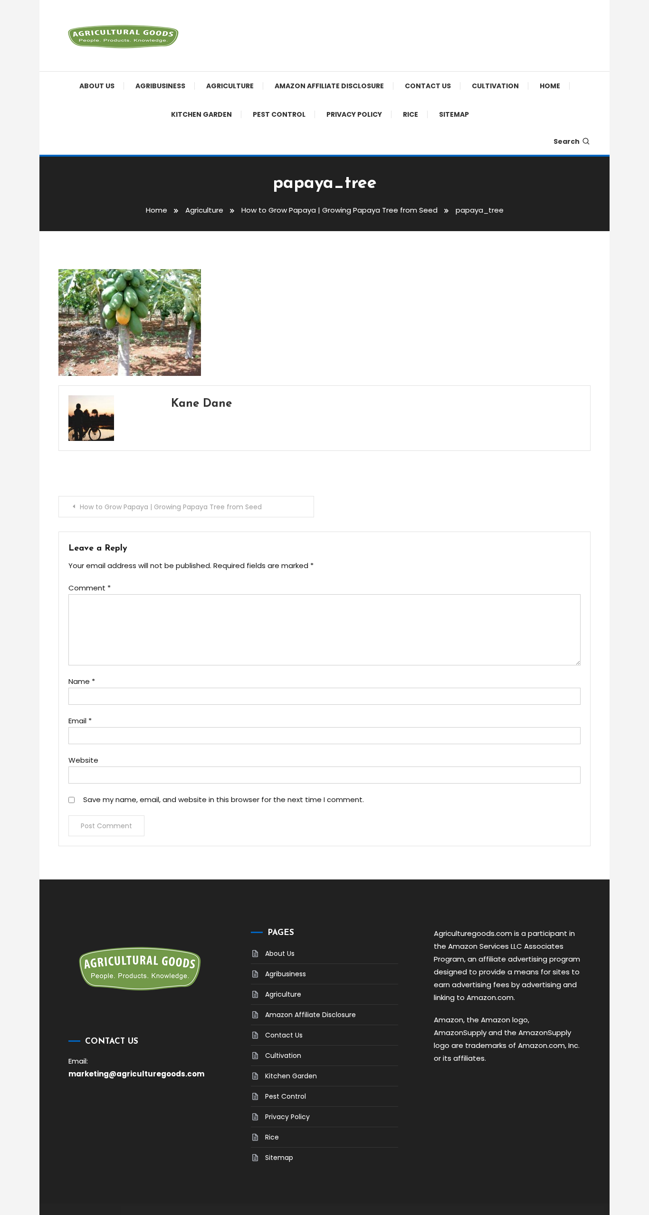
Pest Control (279, 114)
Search (567, 141)
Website (83, 760)
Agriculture (230, 86)
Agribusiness (160, 86)
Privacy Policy (354, 114)
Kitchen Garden (201, 114)
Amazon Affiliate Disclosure (329, 86)
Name (81, 681)
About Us (97, 86)
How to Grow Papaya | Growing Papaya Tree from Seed (171, 507)
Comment (89, 588)
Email (80, 721)
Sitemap (454, 114)
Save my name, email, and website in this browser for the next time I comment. (223, 799)
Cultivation (495, 86)
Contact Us (428, 86)
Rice (410, 114)
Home (550, 86)
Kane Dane (201, 404)
